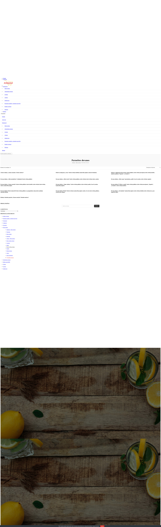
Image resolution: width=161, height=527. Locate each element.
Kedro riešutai (9, 234)
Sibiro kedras (78, 162)
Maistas (4, 111)
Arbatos (4, 264)
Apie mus (5, 79)
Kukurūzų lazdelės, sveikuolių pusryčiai (10, 218)
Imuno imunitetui (9, 255)
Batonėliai (8, 236)
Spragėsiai (5, 225)
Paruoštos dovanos (10, 257)
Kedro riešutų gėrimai (10, 240)
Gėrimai (4, 266)
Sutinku (102, 526)
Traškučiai (5, 223)
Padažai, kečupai (6, 216)
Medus (7, 245)
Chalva (7, 253)
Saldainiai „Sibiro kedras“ (11, 229)
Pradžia (4, 78)
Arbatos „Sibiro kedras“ (10, 238)
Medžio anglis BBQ (6, 262)
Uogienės (8, 243)
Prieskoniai (5, 220)
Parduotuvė (5, 86)
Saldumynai (5, 268)
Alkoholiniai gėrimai (6, 259)
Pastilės (7, 248)
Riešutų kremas (9, 250)
